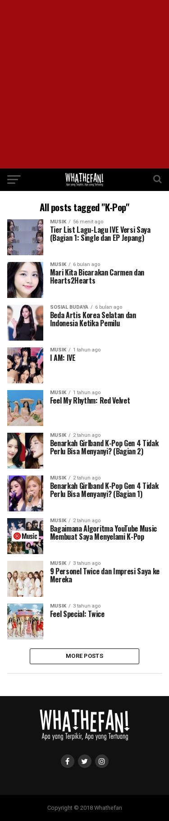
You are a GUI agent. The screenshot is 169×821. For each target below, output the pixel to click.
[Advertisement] (84, 84)
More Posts (84, 655)
